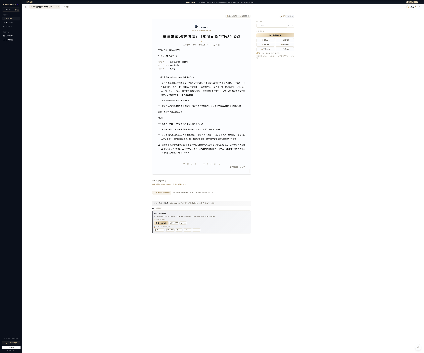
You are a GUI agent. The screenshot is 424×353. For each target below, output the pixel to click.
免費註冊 (11, 347)
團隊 (13, 338)
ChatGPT (175, 223)
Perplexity (160, 230)
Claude (188, 230)
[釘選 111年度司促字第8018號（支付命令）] (56, 7)
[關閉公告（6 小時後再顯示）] (420, 2)
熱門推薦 (29, 2)
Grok (184, 223)
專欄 (9, 338)
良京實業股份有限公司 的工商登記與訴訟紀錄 (169, 184)
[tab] (283, 16)
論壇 (5, 338)
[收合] (26, 6)
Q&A (16, 338)
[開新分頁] (62, 7)
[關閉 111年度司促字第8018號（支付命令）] (58, 7)
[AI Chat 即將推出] (418, 347)
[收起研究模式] (419, 6)
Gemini (197, 230)
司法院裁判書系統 (162, 192)
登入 (14, 351)
